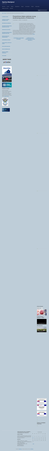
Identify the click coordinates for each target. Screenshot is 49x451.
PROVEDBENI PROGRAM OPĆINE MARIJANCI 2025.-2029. (7, 33)
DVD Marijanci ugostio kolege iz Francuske (18, 38)
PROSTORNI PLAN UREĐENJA (6, 23)
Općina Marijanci (8, 2)
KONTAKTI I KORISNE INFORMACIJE (5, 52)
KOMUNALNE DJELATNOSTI (6, 29)
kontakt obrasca (6, 96)
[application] (7, 79)
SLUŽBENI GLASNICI (5, 16)
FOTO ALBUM (4, 55)
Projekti (32, 6)
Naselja (12, 6)
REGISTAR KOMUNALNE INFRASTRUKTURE (5, 36)
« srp (33, 443)
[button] (41, 321)
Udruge (22, 6)
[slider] (41, 323)
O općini (8, 6)
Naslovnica (3, 6)
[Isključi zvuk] (44, 323)
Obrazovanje (37, 6)
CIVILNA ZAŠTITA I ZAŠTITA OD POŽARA (6, 43)
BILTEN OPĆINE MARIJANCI (6, 46)
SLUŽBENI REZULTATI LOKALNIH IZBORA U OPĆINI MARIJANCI (30, 39)
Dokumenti (11, 8)
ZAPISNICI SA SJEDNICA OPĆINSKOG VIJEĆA (5, 20)
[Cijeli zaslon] (45, 323)
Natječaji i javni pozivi (5, 8)
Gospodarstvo (17, 6)
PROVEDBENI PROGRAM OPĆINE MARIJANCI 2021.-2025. (7, 26)
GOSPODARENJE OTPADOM (6, 39)
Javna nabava (27, 6)
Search (46, 10)
